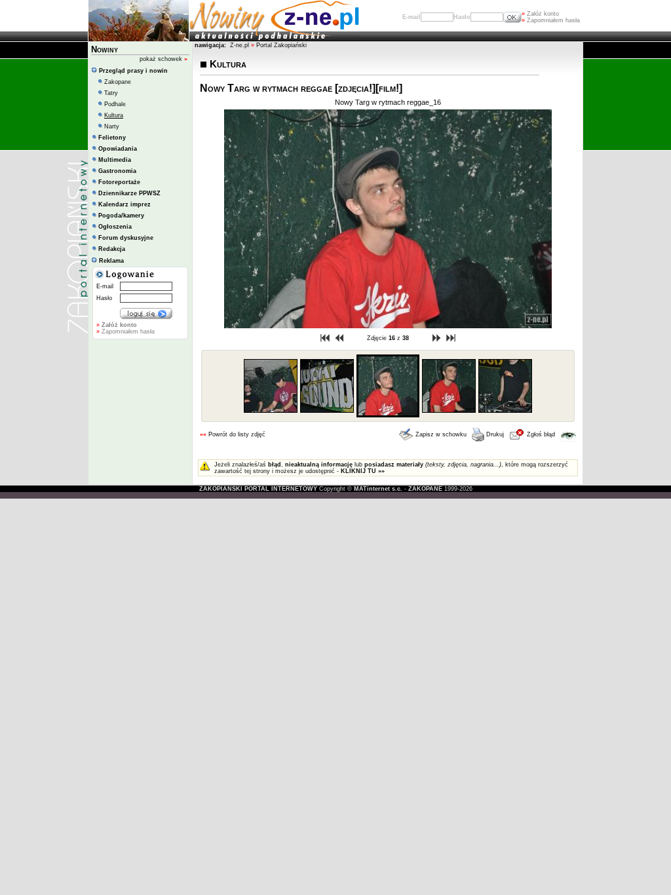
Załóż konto (540, 13)
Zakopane (117, 82)
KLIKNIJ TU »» (363, 471)
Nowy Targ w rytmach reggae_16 (388, 102)
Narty (111, 126)
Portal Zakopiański (281, 45)
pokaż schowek (163, 59)
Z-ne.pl (240, 45)
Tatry (111, 93)
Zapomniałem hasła (551, 20)
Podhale (115, 104)
